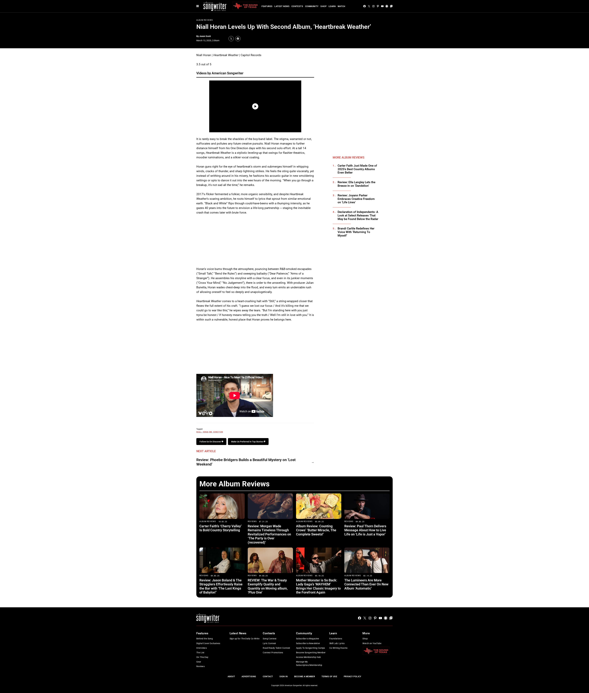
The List (200, 652)
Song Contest (269, 638)
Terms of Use (329, 676)
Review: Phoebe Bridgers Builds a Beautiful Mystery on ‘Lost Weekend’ (246, 462)
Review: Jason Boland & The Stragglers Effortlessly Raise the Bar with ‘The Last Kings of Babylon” (221, 586)
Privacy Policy (352, 676)
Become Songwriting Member (311, 652)
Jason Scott (205, 36)
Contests (297, 6)
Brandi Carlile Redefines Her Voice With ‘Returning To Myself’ (356, 232)
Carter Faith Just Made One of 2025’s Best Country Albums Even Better (357, 169)
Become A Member (304, 676)
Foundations (335, 638)
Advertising (249, 676)
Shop (323, 6)
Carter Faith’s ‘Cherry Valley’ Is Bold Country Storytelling (220, 528)
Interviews (201, 648)
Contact (268, 676)
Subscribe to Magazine (307, 638)
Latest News (281, 6)
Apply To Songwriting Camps (310, 648)
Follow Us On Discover (210, 441)
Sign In (283, 676)
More (366, 633)
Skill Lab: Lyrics (337, 643)
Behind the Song (204, 638)
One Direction (216, 432)
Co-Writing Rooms (338, 648)
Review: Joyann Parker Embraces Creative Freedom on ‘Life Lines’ (356, 199)
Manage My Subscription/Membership (309, 663)
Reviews (252, 521)
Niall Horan (202, 432)
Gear (198, 662)
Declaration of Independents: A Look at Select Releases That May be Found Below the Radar (358, 215)
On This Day (202, 657)
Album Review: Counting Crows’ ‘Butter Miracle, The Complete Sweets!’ (316, 530)
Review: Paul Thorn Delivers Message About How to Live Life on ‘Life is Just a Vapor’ (365, 530)
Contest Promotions (273, 652)
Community (312, 6)
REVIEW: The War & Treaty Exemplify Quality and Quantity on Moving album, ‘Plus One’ (268, 586)
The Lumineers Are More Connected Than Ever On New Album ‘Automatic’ (366, 584)
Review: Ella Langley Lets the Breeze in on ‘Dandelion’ (356, 184)
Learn (332, 6)
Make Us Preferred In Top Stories (247, 441)
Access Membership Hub (308, 657)
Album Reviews (204, 20)
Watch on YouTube (371, 643)
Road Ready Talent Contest (276, 648)
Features (267, 6)
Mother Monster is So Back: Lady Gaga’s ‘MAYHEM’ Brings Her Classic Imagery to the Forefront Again (318, 586)
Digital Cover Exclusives (208, 643)
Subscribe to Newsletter (308, 643)
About (231, 676)
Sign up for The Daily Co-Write (245, 638)
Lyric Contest (269, 643)
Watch (341, 6)
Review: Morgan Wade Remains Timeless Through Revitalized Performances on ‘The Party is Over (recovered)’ (269, 534)
